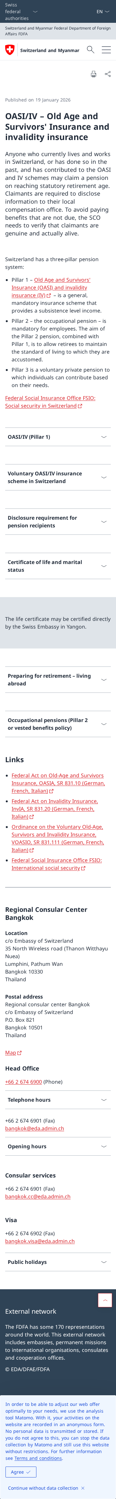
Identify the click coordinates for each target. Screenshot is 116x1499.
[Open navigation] (106, 49)
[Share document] (108, 74)
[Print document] (93, 74)
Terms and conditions (38, 1458)
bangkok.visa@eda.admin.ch (40, 1241)
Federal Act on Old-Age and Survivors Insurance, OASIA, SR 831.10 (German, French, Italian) (58, 783)
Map (10, 1052)
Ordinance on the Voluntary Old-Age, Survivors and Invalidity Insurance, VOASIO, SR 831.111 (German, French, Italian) (58, 838)
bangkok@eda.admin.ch (34, 1128)
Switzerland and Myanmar (49, 50)
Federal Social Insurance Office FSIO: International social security (57, 864)
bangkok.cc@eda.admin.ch (38, 1196)
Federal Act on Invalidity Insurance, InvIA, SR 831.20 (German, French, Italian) (55, 809)
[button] (105, 1300)
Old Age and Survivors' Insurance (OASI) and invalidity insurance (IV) (51, 287)
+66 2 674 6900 (23, 1081)
